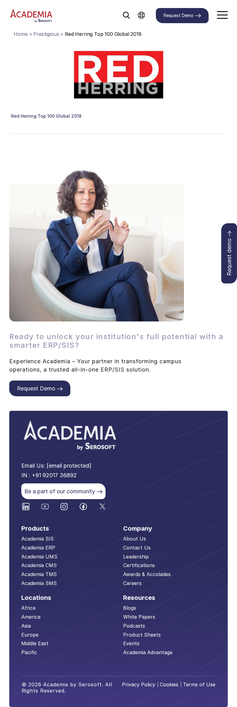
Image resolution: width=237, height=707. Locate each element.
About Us (134, 539)
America (30, 617)
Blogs (129, 608)
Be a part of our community (59, 491)
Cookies (169, 684)
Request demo (229, 257)
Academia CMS (39, 565)
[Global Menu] (141, 15)
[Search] (126, 14)
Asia (26, 626)
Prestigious (46, 34)
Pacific (29, 652)
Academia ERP (38, 548)
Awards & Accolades (147, 574)
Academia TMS (39, 574)
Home (20, 34)
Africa (28, 608)
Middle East (34, 643)
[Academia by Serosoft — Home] (31, 15)
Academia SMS (39, 583)
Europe (30, 635)
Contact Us (137, 548)
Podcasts (134, 626)
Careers (132, 583)
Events (131, 643)
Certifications (139, 565)
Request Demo (178, 15)
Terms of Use (199, 684)
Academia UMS (39, 556)
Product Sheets (142, 635)
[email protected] (69, 465)
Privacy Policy (138, 684)
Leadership (136, 556)
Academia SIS (37, 539)
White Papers (139, 617)
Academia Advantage (148, 652)
